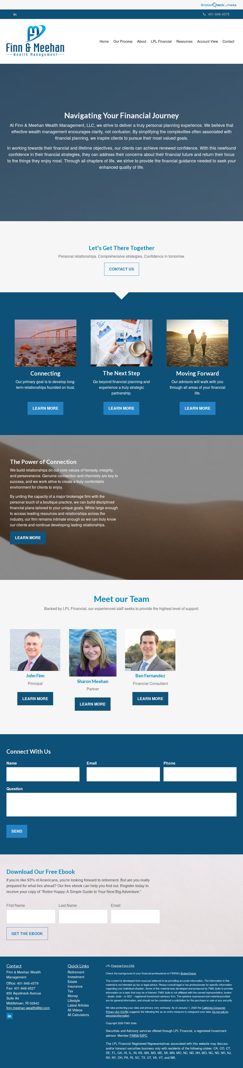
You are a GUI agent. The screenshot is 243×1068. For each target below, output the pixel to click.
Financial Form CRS (122, 965)
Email (92, 763)
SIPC (143, 1035)
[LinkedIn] (15, 14)
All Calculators (78, 1014)
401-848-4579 (218, 14)
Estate (72, 981)
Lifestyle (74, 1000)
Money (73, 995)
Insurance (75, 986)
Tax (70, 991)
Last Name (68, 905)
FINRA (134, 1035)
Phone (169, 763)
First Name (15, 905)
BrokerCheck (188, 973)
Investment (76, 976)
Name (11, 763)
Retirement (76, 972)
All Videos (75, 1010)
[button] (123, 41)
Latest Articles (78, 1005)
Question (14, 788)
